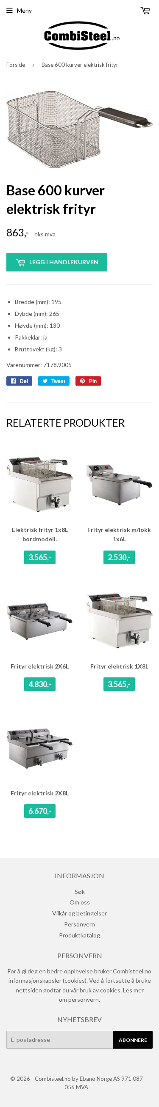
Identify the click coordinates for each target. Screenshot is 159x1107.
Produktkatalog (79, 935)
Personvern (79, 924)
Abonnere (133, 1040)
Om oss (80, 902)
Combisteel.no (53, 1078)
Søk (80, 891)
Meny (24, 10)
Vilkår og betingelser (79, 913)
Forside (15, 64)
